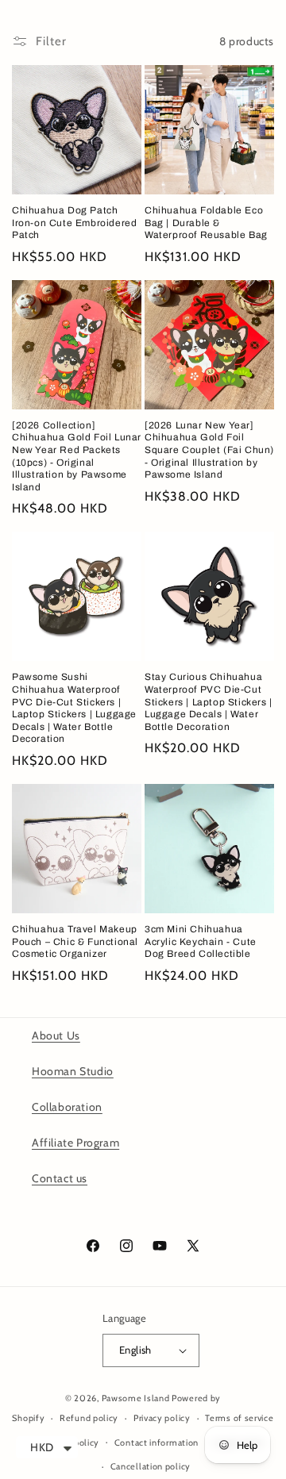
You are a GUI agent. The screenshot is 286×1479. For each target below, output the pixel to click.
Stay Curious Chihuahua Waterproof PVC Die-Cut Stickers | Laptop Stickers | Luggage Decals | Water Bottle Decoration (208, 701)
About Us (56, 1035)
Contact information (156, 1442)
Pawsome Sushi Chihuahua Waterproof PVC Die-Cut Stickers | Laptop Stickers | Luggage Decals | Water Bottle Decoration (74, 707)
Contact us (59, 1178)
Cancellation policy (150, 1466)
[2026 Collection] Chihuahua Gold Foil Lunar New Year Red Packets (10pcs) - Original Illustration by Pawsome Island (76, 456)
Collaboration (67, 1107)
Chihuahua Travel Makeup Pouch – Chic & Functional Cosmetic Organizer (75, 941)
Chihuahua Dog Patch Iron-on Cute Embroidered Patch (74, 222)
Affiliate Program (75, 1142)
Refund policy (89, 1417)
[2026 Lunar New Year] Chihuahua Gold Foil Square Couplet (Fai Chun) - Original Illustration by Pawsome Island (209, 450)
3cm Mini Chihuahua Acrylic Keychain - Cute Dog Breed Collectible (201, 941)
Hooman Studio (73, 1071)
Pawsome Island (136, 1398)
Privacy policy (162, 1417)
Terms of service (239, 1417)
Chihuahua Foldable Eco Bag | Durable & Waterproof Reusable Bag (206, 222)
